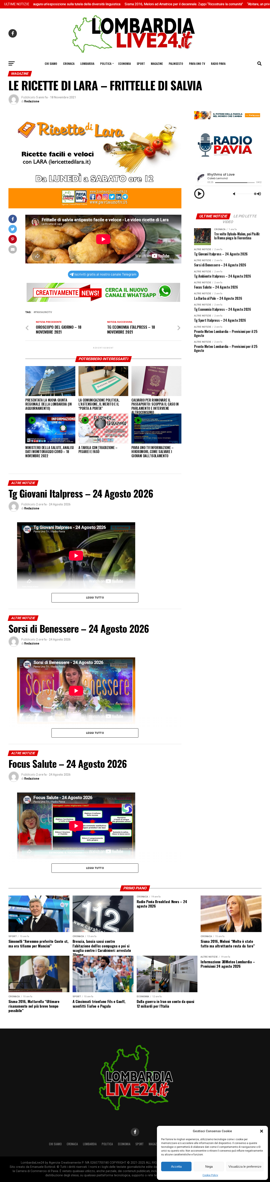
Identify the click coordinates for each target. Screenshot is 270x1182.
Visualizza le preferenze (244, 1166)
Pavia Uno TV (197, 63)
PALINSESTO (176, 63)
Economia (124, 63)
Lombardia (87, 63)
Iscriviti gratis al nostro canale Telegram (105, 274)
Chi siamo (51, 63)
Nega (209, 1166)
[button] (261, 1131)
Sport (141, 63)
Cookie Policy (210, 1175)
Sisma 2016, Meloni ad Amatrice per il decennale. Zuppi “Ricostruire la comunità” (138, 4)
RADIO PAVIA (218, 63)
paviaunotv (43, 312)
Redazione (31, 101)
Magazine (157, 63)
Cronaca (68, 63)
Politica (105, 63)
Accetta (176, 1166)
